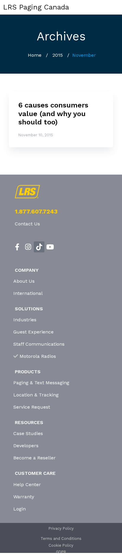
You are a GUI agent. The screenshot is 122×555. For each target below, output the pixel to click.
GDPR (61, 552)
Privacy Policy (61, 528)
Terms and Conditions (61, 538)
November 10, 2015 (35, 135)
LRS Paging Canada (36, 7)
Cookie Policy (61, 545)
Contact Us (27, 224)
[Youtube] (49, 246)
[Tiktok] (39, 246)
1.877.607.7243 (36, 211)
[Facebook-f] (17, 246)
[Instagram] (28, 246)
